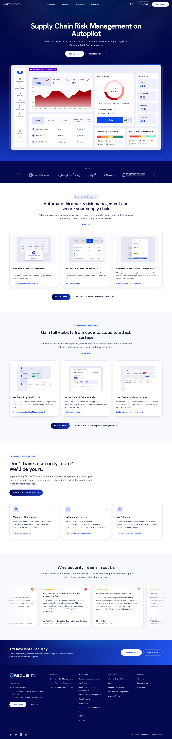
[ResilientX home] (12, 4)
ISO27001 (82, 720)
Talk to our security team (24, 492)
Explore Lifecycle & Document (128, 283)
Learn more (84, 224)
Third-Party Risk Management (61, 679)
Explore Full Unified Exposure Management (95, 425)
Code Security (84, 699)
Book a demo (160, 4)
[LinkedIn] (26, 734)
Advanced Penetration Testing (61, 687)
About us (141, 679)
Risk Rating (82, 683)
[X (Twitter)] (15, 734)
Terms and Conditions (140, 734)
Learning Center (114, 696)
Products (51, 4)
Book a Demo (61, 296)
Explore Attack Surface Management (28, 412)
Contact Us (141, 687)
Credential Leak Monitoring (89, 707)
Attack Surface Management (89, 695)
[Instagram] (21, 734)
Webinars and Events (116, 687)
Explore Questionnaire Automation (27, 283)
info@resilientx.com (20, 687)
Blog (109, 683)
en (133, 4)
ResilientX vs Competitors (118, 692)
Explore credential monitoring (128, 412)
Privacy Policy (157, 734)
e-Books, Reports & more (118, 679)
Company (80, 4)
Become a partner (144, 683)
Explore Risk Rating (72, 283)
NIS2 (80, 712)
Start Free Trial (96, 53)
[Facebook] (10, 734)
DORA (80, 716)
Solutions (65, 4)
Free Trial (144, 4)
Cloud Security (84, 703)
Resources (95, 4)
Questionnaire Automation (89, 679)
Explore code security (73, 412)
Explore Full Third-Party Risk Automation (95, 296)
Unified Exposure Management (61, 683)
